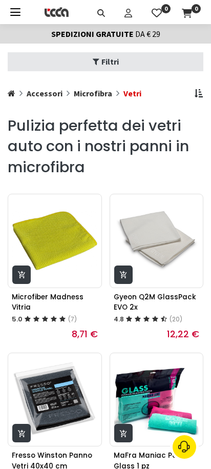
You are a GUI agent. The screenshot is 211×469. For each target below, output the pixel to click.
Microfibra (93, 93)
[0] (157, 12)
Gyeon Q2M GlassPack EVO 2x (155, 302)
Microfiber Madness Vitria (47, 302)
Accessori (44, 93)
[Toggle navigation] (15, 12)
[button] (198, 93)
